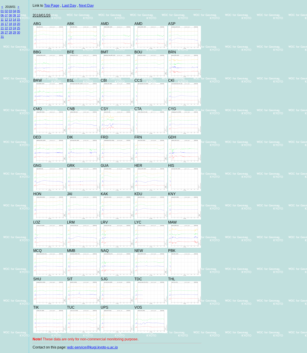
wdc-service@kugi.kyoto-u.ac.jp (92, 347)
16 (2, 24)
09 (14, 15)
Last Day (69, 5)
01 (2, 11)
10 (18, 15)
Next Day (86, 5)
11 (2, 19)
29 (14, 32)
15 (18, 19)
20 (18, 24)
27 (6, 32)
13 (10, 19)
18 (10, 24)
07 (6, 15)
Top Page (51, 5)
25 (18, 28)
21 (2, 28)
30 (18, 32)
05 (18, 11)
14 (14, 19)
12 (6, 19)
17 (6, 24)
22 (6, 28)
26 (2, 32)
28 (10, 32)
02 (6, 11)
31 (2, 36)
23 (10, 28)
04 (14, 11)
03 (10, 11)
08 (10, 15)
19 (14, 24)
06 (2, 15)
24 (14, 28)
